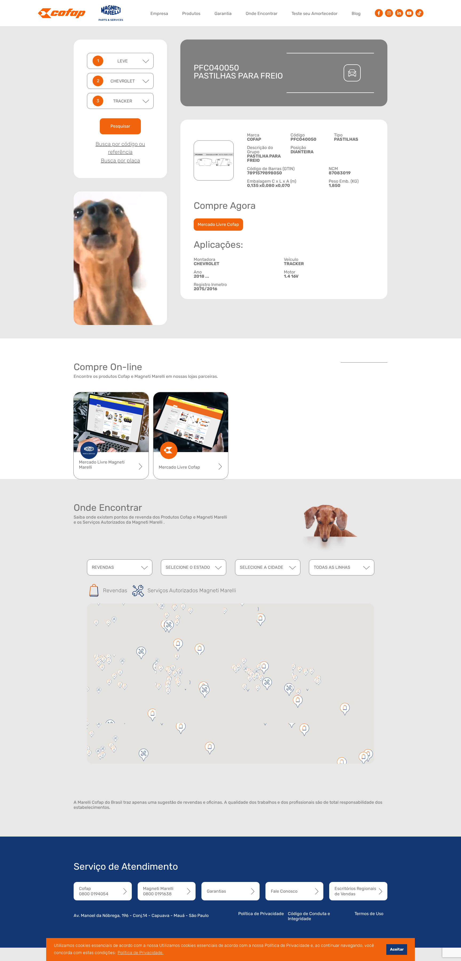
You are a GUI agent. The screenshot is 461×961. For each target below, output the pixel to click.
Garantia (223, 13)
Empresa (159, 13)
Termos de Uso (369, 913)
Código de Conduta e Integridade (309, 916)
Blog (356, 13)
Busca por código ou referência (120, 148)
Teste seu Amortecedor (314, 13)
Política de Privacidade (261, 913)
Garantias (216, 891)
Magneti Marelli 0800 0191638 (158, 891)
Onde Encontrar (261, 13)
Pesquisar (120, 126)
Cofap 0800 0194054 (93, 891)
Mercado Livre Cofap (218, 224)
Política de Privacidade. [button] (141, 952)
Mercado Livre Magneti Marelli (102, 465)
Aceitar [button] (397, 949)
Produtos (191, 13)
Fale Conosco (284, 891)
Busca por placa (120, 160)
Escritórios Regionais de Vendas (355, 891)
